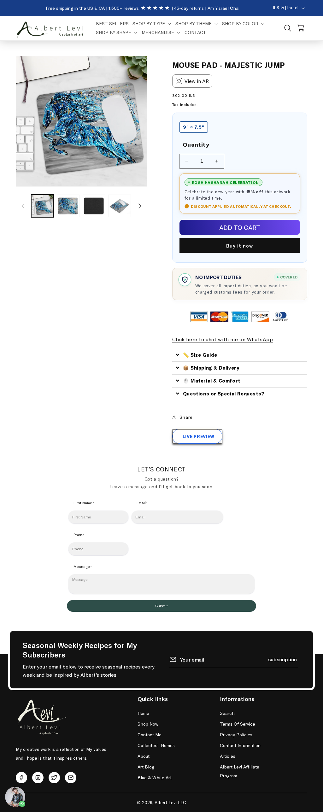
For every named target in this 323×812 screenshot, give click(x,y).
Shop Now (148, 724)
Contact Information (240, 745)
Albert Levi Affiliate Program (239, 771)
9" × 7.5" (193, 127)
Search (227, 713)
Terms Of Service (237, 724)
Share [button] (186, 417)
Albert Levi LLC (170, 802)
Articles (227, 756)
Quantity (196, 144)
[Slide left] (23, 206)
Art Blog (146, 766)
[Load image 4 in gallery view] (119, 206)
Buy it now (239, 245)
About (144, 756)
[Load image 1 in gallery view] (42, 206)
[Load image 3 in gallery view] (94, 206)
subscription (282, 659)
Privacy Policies (236, 734)
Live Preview (198, 436)
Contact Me (150, 734)
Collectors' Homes (156, 745)
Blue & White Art (155, 777)
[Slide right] (140, 206)
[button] (152, 23)
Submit (161, 606)
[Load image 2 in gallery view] (68, 206)
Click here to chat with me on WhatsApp (222, 339)
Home (143, 713)
